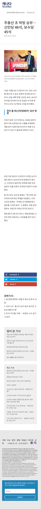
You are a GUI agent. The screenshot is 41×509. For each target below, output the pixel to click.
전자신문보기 (23, 443)
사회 (4, 440)
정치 (13, 440)
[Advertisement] (20, 154)
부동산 (24, 440)
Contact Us (30, 12)
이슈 (9, 440)
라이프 (30, 440)
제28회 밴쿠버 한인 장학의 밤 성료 (17, 347)
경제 (18, 440)
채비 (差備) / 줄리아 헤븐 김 (15, 357)
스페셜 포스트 (12, 443)
